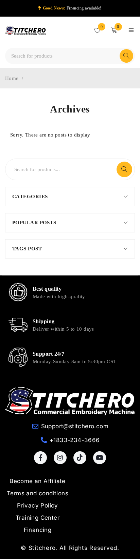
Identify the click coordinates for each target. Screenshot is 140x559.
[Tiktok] (79, 457)
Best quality (47, 289)
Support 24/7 (48, 354)
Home (12, 78)
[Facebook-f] (40, 457)
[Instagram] (60, 457)
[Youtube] (99, 457)
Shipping (44, 321)
